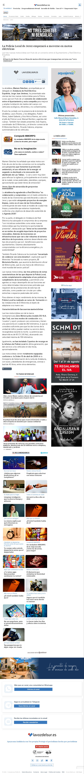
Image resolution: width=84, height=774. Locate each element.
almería (77, 16)
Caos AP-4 (59, 8)
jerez (5, 16)
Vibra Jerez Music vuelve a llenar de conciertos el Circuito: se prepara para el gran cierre (23, 397)
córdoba (54, 16)
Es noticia (7, 8)
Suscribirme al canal (27, 706)
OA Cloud (79, 772)
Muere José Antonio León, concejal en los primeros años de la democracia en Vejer (71, 172)
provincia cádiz (13, 16)
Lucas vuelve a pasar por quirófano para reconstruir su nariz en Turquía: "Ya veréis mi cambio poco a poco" (71, 163)
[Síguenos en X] (32, 760)
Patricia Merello (8, 400)
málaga (34, 16)
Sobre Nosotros (27, 772)
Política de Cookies (54, 772)
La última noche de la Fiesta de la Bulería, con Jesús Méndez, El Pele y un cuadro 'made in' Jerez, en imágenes (71, 181)
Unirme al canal (33, 689)
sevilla (28, 16)
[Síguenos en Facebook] (51, 760)
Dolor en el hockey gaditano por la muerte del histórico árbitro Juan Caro (71, 143)
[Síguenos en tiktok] (42, 760)
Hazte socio (43, 747)
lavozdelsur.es (30, 72)
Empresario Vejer (70, 8)
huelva (40, 16)
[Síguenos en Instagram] (37, 760)
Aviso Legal (44, 772)
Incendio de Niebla (48, 8)
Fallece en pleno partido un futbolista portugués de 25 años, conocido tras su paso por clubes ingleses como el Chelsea (71, 153)
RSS (63, 772)
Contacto (36, 772)
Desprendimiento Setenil (31, 8)
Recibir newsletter (30, 722)
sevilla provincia (68, 16)
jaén (60, 16)
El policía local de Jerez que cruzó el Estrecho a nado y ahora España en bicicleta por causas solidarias (25, 420)
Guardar (39, 81)
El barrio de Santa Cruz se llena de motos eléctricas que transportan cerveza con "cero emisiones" (40, 60)
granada (46, 16)
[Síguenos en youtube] (46, 760)
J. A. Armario (7, 449)
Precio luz (16, 8)
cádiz (22, 16)
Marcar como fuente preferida (42, 765)
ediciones (6, 19)
